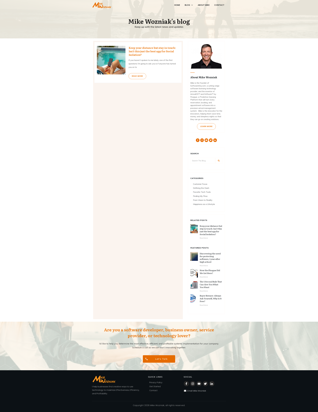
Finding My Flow (200, 196)
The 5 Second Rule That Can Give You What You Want (211, 284)
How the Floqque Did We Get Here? (210, 271)
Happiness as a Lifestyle (204, 204)
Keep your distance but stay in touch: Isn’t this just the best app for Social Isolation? (138, 62)
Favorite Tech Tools (202, 192)
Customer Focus (200, 184)
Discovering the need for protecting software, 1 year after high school (210, 257)
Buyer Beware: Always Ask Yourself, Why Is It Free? (211, 298)
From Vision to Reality (202, 200)
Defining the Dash (201, 188)
